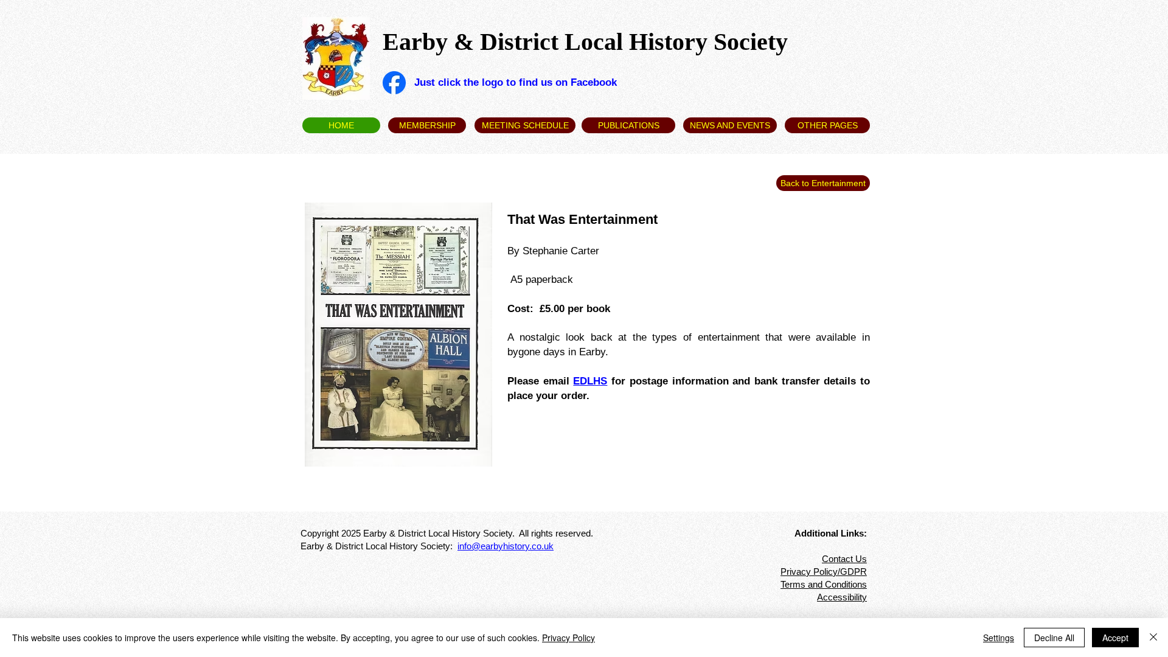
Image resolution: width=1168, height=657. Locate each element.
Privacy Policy (568, 637)
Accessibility (842, 597)
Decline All (1054, 637)
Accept (1115, 637)
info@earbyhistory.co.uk (505, 546)
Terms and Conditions (823, 584)
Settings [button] (998, 637)
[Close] (1153, 637)
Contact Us (844, 559)
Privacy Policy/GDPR (823, 571)
